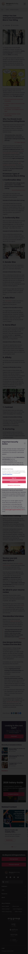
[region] (14, 477)
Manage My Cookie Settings (14, 485)
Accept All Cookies (14, 481)
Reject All (14, 478)
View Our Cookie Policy (7, 474)
